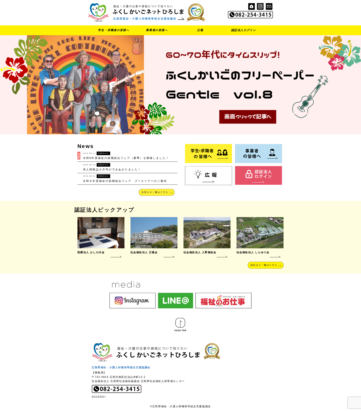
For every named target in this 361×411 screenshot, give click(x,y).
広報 (200, 30)
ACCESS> (99, 396)
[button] (180, 84)
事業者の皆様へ (157, 30)
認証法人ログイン (243, 30)
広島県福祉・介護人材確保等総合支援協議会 (121, 367)
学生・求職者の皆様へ (113, 30)
